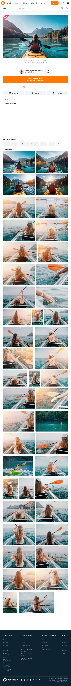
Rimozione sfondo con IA (7, 665)
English (62, 639)
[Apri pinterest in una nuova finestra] (30, 679)
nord (51, 143)
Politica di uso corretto (59, 680)
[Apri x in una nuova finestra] (36, 679)
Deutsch (62, 647)
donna (44, 143)
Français (62, 650)
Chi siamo (45, 644)
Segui (48, 72)
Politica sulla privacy (61, 679)
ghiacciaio (24, 143)
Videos (25, 3)
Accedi (62, 3)
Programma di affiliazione (25, 645)
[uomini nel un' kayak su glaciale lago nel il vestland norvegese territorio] (52, 420)
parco (6, 143)
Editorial (34, 3)
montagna (34, 143)
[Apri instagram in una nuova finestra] (24, 679)
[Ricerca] (62, 8)
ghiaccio (60, 143)
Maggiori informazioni (11, 103)
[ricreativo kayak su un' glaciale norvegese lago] (18, 465)
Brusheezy (6, 639)
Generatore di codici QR (7, 669)
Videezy (5, 644)
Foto (16, 3)
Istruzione (6, 650)
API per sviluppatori (6, 653)
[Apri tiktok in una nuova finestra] (33, 679)
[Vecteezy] (3, 3)
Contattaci (45, 641)
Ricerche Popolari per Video (26, 658)
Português (63, 644)
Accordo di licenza (26, 639)
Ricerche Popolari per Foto (26, 653)
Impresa (5, 647)
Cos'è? (18, 99)
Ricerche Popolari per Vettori (26, 649)
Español (62, 641)
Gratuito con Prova (35, 79)
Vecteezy (5, 641)
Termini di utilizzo (49, 679)
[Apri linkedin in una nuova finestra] (27, 679)
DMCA (23, 641)
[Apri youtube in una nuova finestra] (39, 679)
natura (14, 143)
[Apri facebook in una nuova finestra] (21, 679)
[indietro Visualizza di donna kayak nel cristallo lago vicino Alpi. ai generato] (19, 161)
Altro (61, 652)
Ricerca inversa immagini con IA (7, 659)
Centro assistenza (47, 639)
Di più (43, 3)
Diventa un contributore (46, 647)
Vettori (8, 3)
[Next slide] (64, 143)
